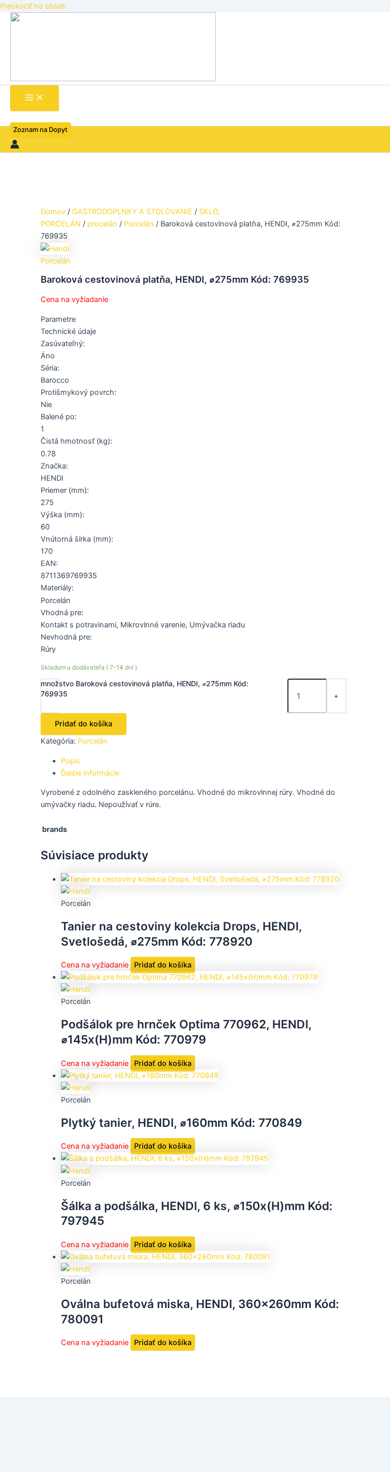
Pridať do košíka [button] (162, 964)
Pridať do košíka (83, 723)
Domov (53, 211)
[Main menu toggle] (34, 98)
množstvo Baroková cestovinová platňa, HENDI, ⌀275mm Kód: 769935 (144, 688)
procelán (102, 223)
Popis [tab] (70, 760)
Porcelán (139, 223)
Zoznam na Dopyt (40, 129)
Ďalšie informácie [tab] (90, 773)
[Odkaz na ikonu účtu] (14, 146)
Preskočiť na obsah (33, 6)
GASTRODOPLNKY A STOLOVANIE (132, 211)
